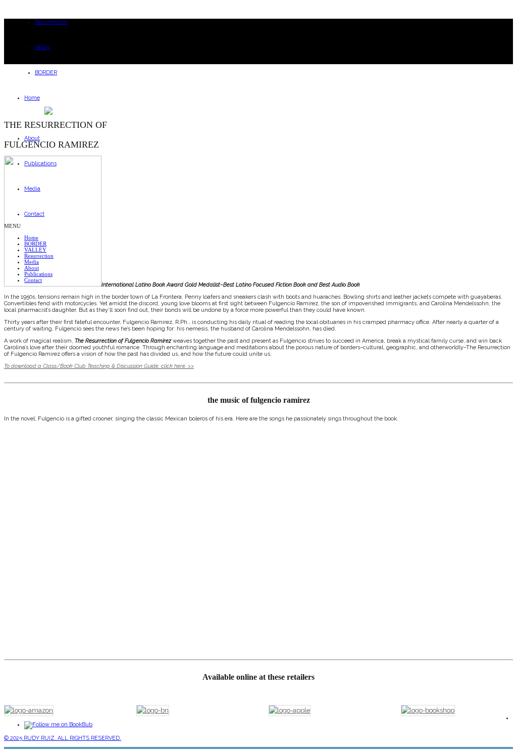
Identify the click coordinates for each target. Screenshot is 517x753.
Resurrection (51, 22)
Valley (42, 47)
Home (32, 98)
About (32, 138)
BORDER (46, 72)
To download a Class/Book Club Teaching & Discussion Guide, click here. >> (99, 366)
